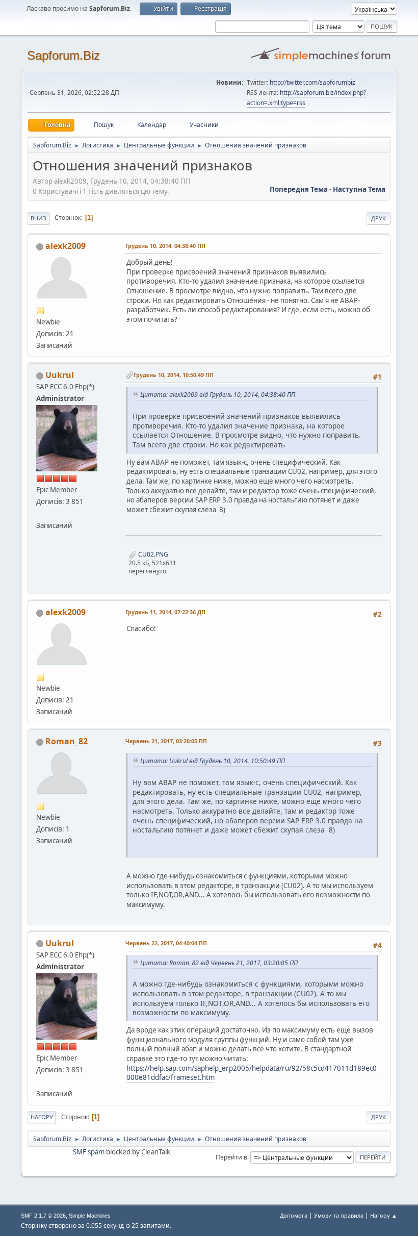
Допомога (293, 1215)
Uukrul (59, 375)
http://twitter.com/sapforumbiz (312, 82)
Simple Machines (90, 1216)
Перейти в (231, 1156)
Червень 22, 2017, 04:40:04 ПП (166, 943)
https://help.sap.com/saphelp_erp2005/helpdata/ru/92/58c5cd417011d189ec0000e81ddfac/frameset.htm (251, 1073)
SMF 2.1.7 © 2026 (43, 1216)
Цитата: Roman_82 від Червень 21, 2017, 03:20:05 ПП (219, 962)
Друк (378, 218)
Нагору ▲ (383, 1215)
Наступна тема (359, 189)
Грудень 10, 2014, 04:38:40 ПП (165, 245)
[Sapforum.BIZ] (40, 513)
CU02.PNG (152, 554)
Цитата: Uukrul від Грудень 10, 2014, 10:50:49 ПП (212, 760)
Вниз (38, 218)
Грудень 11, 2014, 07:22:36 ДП (165, 612)
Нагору (42, 1117)
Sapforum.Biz (63, 55)
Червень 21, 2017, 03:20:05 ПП (166, 741)
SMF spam (88, 1151)
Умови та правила (338, 1215)
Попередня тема (299, 189)
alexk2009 (65, 245)
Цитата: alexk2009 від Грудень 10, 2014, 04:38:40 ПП (217, 394)
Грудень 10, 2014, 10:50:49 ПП (174, 375)
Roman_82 (66, 741)
